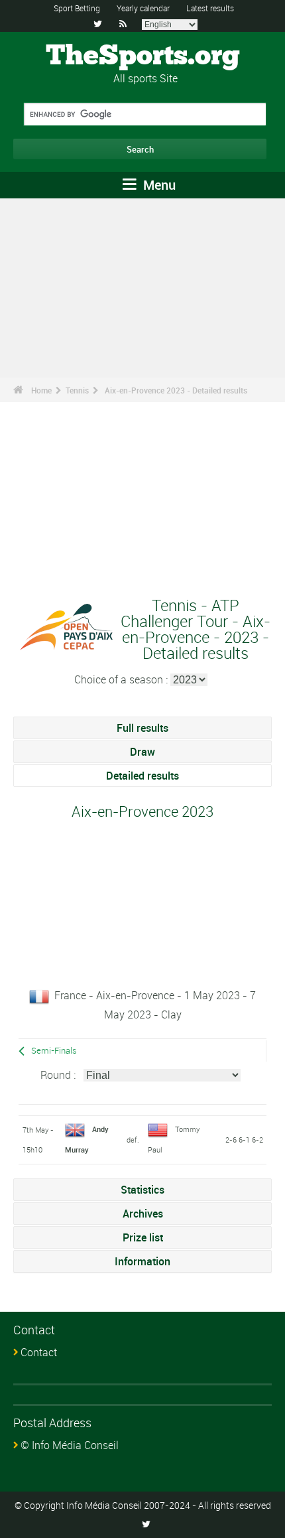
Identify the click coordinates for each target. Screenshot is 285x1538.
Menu (158, 185)
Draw (142, 751)
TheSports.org (143, 56)
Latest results (210, 8)
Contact (39, 1352)
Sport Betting (77, 8)
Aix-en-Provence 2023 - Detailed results (176, 390)
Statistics (142, 1189)
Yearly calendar (143, 8)
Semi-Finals (54, 1050)
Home (41, 390)
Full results (142, 728)
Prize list (143, 1237)
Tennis (77, 390)
